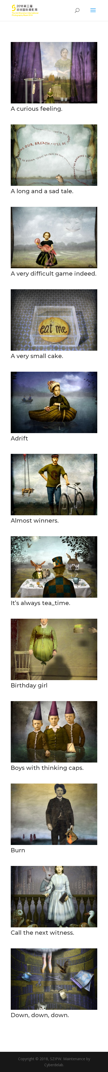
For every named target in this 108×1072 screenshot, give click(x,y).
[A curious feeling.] (54, 101)
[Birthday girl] (54, 678)
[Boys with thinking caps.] (54, 761)
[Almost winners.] (54, 513)
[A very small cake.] (54, 349)
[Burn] (54, 843)
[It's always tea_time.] (54, 596)
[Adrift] (54, 431)
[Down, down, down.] (54, 1008)
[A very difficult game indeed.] (54, 266)
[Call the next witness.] (54, 925)
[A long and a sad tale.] (54, 184)
